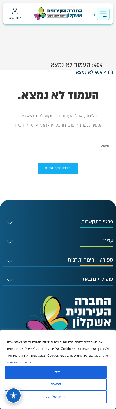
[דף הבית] (110, 72)
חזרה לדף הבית (58, 168)
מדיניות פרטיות (17, 362)
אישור (56, 372)
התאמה (56, 384)
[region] (58, 369)
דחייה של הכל (56, 396)
